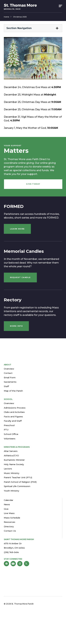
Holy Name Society (14, 464)
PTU (6, 429)
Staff (6, 386)
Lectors (8, 468)
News (7, 504)
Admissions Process (14, 407)
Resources (9, 522)
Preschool (9, 425)
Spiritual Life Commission (17, 486)
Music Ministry (11, 473)
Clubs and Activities (14, 412)
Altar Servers (10, 451)
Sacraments (10, 382)
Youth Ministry (11, 490)
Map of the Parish (13, 391)
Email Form (10, 377)
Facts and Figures (13, 416)
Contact (8, 373)
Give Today (33, 184)
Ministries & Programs (17, 447)
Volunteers (9, 438)
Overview (9, 368)
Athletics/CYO (11, 455)
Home (6, 17)
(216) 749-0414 (11, 552)
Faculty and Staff (13, 421)
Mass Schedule (12, 517)
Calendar (8, 500)
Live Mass (9, 513)
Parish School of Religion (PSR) (20, 482)
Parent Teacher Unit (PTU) (18, 477)
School (8, 399)
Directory (9, 526)
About (7, 364)
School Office (11, 434)
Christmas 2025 (20, 17)
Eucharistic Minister (14, 460)
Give (6, 509)
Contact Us (10, 531)
